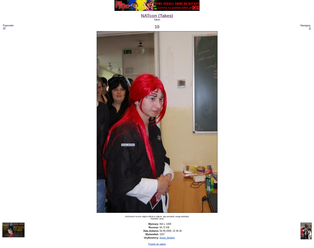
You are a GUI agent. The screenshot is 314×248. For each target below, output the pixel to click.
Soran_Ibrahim (128, 145)
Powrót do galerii (157, 244)
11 (310, 28)
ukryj (161, 219)
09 (4, 28)
